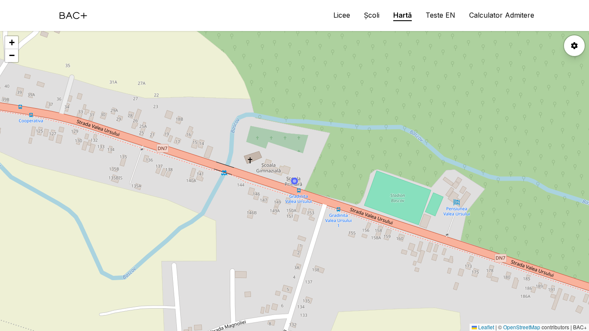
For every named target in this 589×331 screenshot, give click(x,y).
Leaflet (485, 327)
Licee (341, 15)
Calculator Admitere (501, 15)
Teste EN (440, 15)
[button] (11, 42)
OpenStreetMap (521, 327)
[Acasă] (73, 15)
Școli (371, 15)
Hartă (402, 15)
